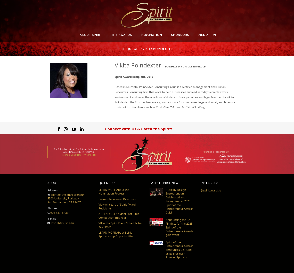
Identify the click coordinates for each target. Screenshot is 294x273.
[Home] (214, 35)
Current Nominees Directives (117, 199)
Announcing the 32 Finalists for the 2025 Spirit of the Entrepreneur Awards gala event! (179, 227)
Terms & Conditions (71, 154)
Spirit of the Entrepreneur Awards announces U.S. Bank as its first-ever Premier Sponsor (179, 249)
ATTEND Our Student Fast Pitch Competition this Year (119, 215)
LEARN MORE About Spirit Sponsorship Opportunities (116, 234)
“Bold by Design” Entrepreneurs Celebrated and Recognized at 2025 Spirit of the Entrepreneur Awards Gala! (179, 201)
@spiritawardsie (211, 190)
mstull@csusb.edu (62, 223)
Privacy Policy (89, 154)
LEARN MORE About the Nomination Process (114, 191)
